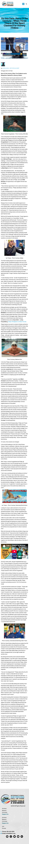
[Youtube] (18, 836)
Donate (4, 828)
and (17, 321)
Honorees (4, 812)
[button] (23, 4)
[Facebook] (7, 836)
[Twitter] (14, 836)
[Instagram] (11, 836)
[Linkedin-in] (22, 836)
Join (3, 826)
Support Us (5, 814)
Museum (4, 810)
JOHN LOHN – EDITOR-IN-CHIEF (10, 68)
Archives (4, 808)
